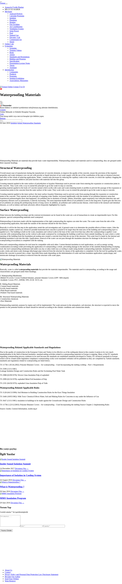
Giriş (2, 114)
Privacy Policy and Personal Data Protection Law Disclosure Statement (31, 574)
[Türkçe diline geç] (1, 89)
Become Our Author (12, 577)
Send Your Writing (12, 579)
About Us (8, 570)
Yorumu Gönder (6, 530)
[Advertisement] (61, 141)
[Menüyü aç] (1, 1)
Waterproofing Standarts (32, 123)
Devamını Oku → (21, 468)
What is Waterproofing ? (12, 486)
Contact (8, 572)
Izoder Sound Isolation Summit (15, 464)
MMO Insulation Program (13, 498)
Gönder (3, 110)
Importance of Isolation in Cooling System (20, 475)
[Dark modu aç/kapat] (1, 101)
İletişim (2, 118)
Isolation (14, 123)
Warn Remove (10, 581)
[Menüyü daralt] (7, 3)
